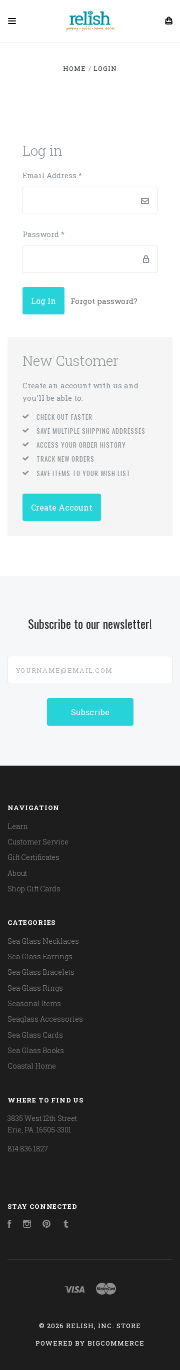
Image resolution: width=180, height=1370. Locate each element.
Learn (18, 826)
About (17, 873)
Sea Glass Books (36, 1050)
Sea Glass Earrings (40, 956)
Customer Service (38, 841)
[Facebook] (10, 1225)
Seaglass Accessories (45, 1019)
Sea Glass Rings (35, 988)
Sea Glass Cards (35, 1035)
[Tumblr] (66, 1225)
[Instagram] (27, 1225)
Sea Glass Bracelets (41, 972)
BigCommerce (116, 1343)
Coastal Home (32, 1066)
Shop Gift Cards (34, 888)
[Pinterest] (46, 1225)
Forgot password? (104, 301)
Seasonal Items (34, 1003)
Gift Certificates (34, 857)
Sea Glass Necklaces (43, 941)
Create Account (61, 507)
